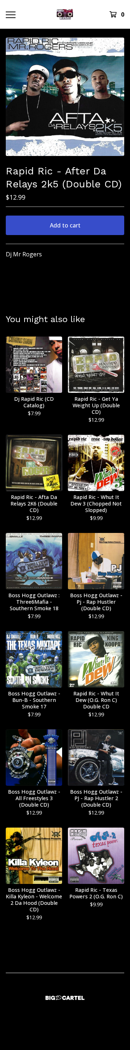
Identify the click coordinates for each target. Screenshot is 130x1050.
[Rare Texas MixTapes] (65, 14)
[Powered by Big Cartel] (65, 998)
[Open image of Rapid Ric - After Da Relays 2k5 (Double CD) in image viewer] (65, 97)
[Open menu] (10, 14)
